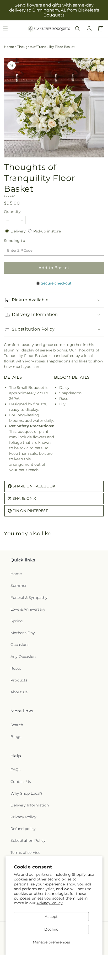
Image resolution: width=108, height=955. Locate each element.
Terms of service (25, 852)
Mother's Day (22, 632)
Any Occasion (23, 656)
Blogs (15, 736)
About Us (19, 692)
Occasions (19, 644)
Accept (51, 916)
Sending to (22, 240)
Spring (16, 621)
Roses (15, 668)
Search (16, 725)
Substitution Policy (28, 840)
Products (18, 680)
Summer (18, 585)
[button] (77, 29)
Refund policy (23, 828)
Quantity (12, 211)
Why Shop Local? (26, 793)
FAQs (15, 769)
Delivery (18, 231)
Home (9, 47)
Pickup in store (47, 231)
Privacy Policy (50, 903)
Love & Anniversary (27, 609)
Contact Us (20, 781)
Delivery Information (29, 805)
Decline (51, 929)
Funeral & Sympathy (28, 597)
